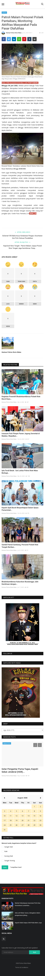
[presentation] (35, 745)
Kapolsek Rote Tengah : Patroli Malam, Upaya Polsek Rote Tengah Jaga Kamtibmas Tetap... (22, 247)
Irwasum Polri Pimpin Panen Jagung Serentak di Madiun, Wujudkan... (21, 434)
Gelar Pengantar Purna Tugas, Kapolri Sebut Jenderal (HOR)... (20, 770)
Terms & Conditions (21, 967)
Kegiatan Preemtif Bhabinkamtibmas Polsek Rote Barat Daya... (21, 397)
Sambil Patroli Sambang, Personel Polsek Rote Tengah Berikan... (20, 546)
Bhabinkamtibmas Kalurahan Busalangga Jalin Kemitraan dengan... (20, 583)
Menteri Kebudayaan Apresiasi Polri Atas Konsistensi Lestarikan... (27, 904)
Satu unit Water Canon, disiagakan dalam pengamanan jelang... (27, 914)
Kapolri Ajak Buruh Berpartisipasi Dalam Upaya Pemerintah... (20, 509)
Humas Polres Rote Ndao (14, 33)
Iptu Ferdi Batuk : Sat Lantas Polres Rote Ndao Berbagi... (20, 471)
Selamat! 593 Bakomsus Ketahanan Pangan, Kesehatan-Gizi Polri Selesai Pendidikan (22, 237)
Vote (5, 867)
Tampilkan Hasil (16, 867)
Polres (4, 12)
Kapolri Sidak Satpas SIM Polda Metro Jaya (28, 923)
